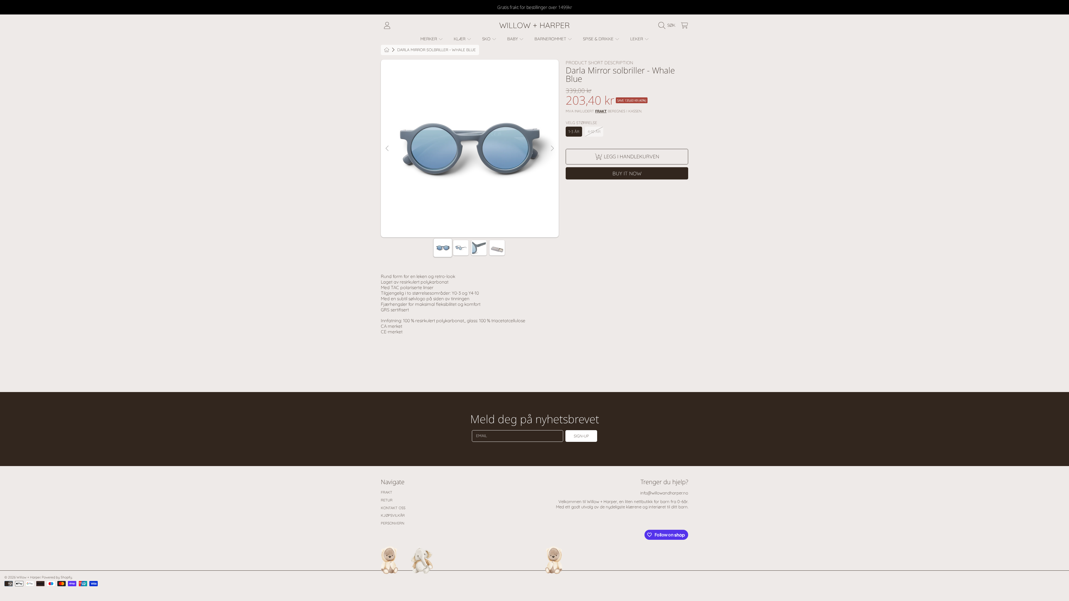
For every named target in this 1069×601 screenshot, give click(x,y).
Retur (387, 500)
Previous (387, 148)
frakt (601, 111)
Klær (460, 38)
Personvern (392, 523)
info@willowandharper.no (664, 493)
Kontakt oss (393, 508)
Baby (513, 38)
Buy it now (627, 173)
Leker (637, 38)
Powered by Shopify (57, 577)
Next (552, 148)
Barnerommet (550, 38)
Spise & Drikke (599, 38)
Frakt (386, 492)
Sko (487, 38)
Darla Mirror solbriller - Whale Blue (436, 50)
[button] (668, 25)
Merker (429, 38)
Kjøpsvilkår (393, 515)
